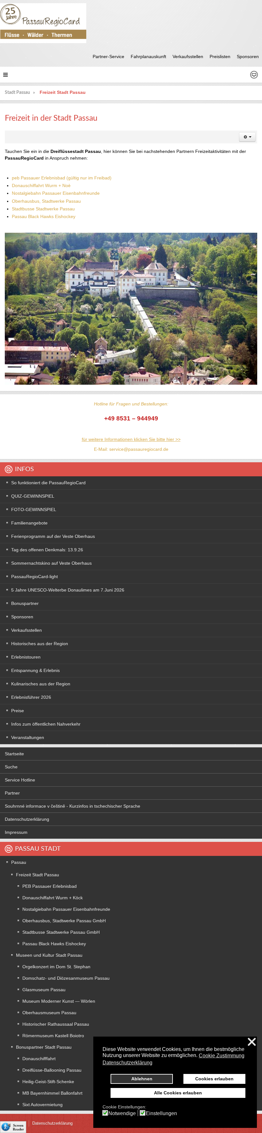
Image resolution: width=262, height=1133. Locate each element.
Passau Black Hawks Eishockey (43, 216)
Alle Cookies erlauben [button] (178, 1092)
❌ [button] (251, 1042)
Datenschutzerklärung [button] (127, 1062)
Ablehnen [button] (141, 1078)
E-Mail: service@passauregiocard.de (131, 449)
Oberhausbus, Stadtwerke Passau (46, 201)
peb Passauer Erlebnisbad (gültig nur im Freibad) (62, 177)
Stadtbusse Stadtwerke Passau (43, 208)
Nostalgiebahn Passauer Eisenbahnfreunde (56, 193)
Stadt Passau (17, 92)
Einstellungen (161, 1113)
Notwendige (122, 1113)
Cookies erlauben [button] (214, 1078)
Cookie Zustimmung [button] (221, 1055)
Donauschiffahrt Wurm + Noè (41, 185)
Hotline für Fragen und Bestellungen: (131, 403)
